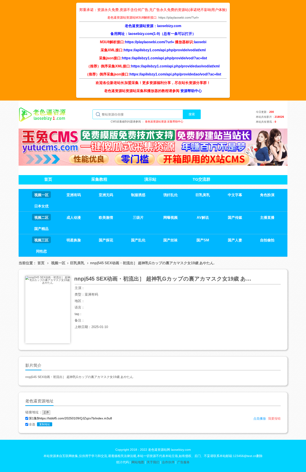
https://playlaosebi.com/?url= (178, 17)
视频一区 (58, 263)
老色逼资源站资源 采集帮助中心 (164, 121)
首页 (41, 263)
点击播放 (259, 418)
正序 (46, 412)
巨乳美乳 (77, 263)
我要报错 (274, 418)
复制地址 (44, 424)
